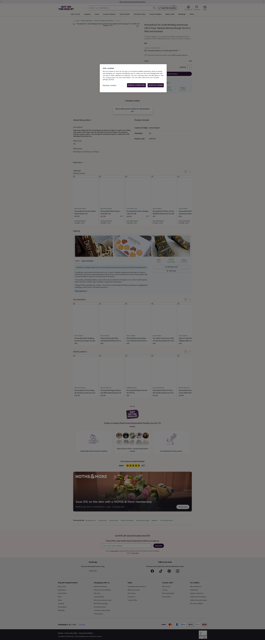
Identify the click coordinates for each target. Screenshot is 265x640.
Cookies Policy (111, 77)
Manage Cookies (109, 85)
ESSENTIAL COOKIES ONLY (136, 85)
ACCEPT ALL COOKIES (156, 85)
